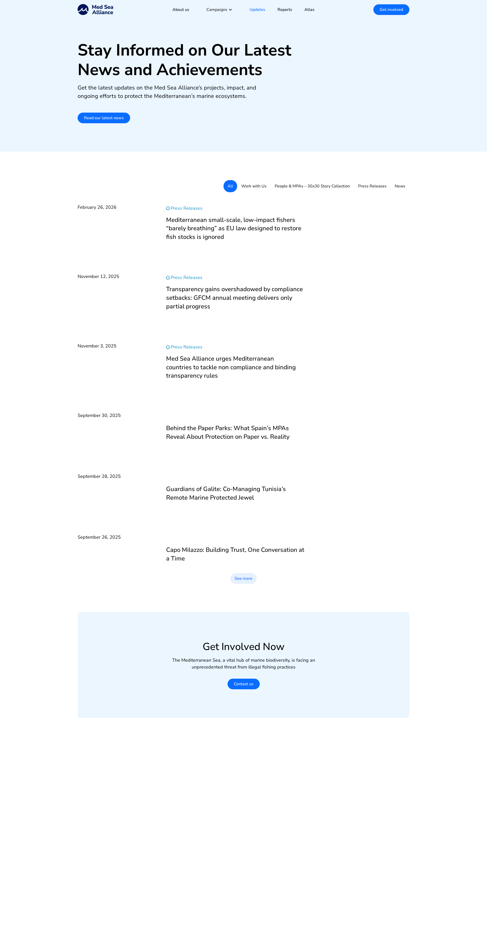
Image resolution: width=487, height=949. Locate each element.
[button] (219, 10)
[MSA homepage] (95, 9)
